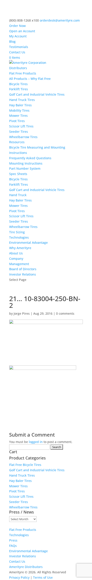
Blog (12, 41)
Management (19, 264)
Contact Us (17, 52)
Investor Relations (22, 274)
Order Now (17, 26)
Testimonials (18, 47)
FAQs (13, 546)
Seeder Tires (18, 131)
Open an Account (22, 31)
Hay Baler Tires (20, 105)
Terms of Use (43, 577)
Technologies (19, 237)
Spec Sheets (18, 174)
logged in (36, 442)
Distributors (18, 68)
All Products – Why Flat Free (30, 79)
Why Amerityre (20, 248)
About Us (16, 253)
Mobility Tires (19, 110)
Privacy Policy (19, 577)
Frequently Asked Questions (30, 158)
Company (16, 258)
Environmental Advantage (28, 242)
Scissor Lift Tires (21, 126)
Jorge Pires (22, 313)
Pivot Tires (17, 121)
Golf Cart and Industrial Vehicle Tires (37, 94)
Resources (17, 142)
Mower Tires (18, 115)
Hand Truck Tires (22, 100)
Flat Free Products (22, 73)
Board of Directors (22, 269)
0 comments (65, 313)
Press (13, 540)
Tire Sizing (17, 232)
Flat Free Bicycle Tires (25, 465)
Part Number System (24, 168)
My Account (18, 36)
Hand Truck (18, 195)
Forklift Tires (18, 89)
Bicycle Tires (18, 84)
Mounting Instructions (25, 163)
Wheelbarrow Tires (23, 137)
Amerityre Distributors (26, 567)
